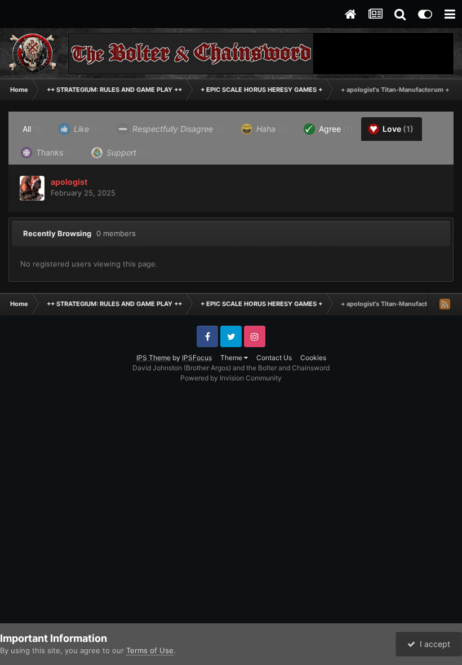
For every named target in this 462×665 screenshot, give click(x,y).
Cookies (313, 357)
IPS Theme (153, 357)
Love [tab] (397, 129)
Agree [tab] (335, 129)
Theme (232, 357)
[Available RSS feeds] (444, 303)
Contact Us (274, 357)
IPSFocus (197, 357)
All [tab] (33, 129)
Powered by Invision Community (231, 378)
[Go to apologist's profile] (32, 188)
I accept (432, 644)
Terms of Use (150, 650)
